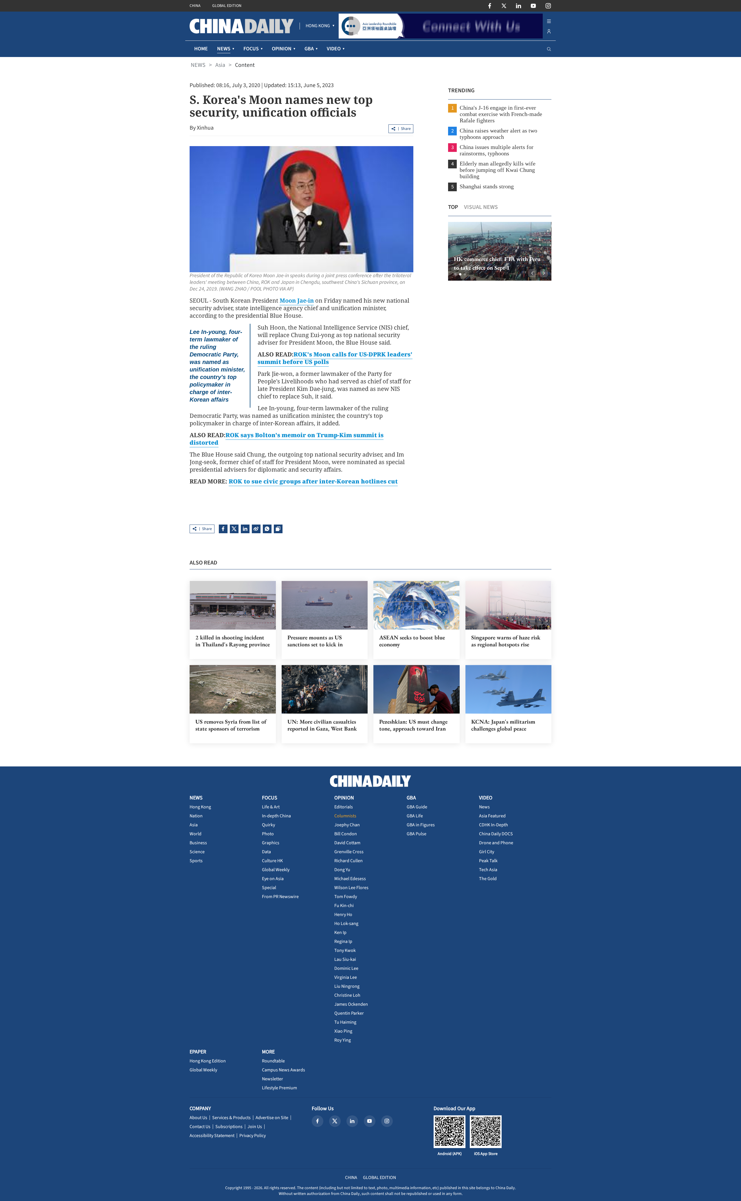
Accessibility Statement (212, 1135)
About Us (198, 1117)
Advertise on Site (272, 1117)
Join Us (254, 1126)
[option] (499, 251)
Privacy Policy (252, 1135)
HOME (201, 48)
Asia (220, 65)
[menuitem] (318, 26)
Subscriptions (229, 1126)
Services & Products (231, 1117)
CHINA (195, 6)
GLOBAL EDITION (226, 6)
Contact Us (200, 1126)
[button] (455, 274)
